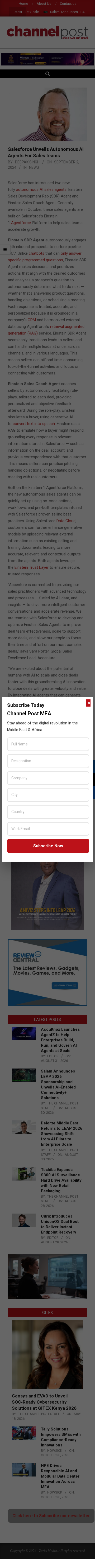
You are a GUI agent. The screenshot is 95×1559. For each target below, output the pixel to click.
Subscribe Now (48, 845)
